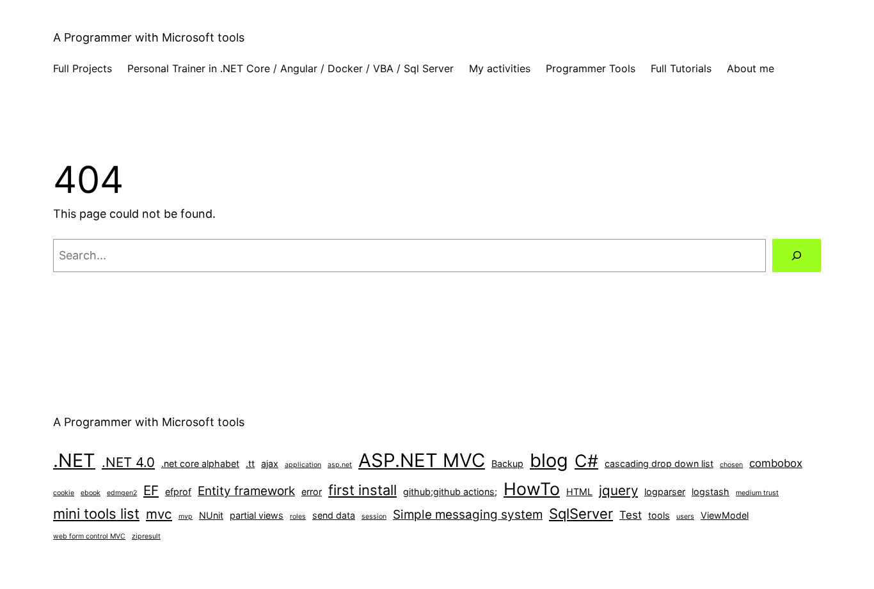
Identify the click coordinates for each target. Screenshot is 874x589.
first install (362, 490)
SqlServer (581, 513)
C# (586, 460)
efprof (178, 491)
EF (151, 490)
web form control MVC (89, 536)
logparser (664, 491)
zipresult (146, 536)
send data (333, 515)
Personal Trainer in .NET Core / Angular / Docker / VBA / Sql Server (290, 68)
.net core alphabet (200, 463)
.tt (250, 463)
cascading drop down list (659, 463)
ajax (269, 463)
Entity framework (246, 491)
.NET (74, 460)
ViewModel (725, 515)
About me (750, 68)
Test (630, 515)
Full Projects (82, 68)
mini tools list (96, 513)
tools (659, 515)
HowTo (532, 488)
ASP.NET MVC (421, 460)
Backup (507, 463)
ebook (90, 493)
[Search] (796, 255)
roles (298, 516)
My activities (499, 68)
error (311, 491)
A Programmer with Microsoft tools (148, 37)
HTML (579, 491)
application (303, 465)
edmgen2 (122, 493)
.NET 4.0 (128, 462)
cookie (63, 493)
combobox (775, 463)
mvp (186, 516)
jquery (618, 490)
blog (549, 460)
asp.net (340, 465)
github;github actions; (450, 491)
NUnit (211, 515)
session (374, 516)
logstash (710, 491)
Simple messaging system (468, 514)
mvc (159, 514)
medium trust (757, 493)
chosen (731, 465)
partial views (256, 515)
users (685, 516)
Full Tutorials (681, 68)
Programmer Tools (590, 68)
